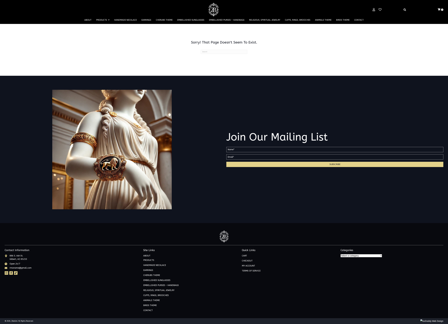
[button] (334, 164)
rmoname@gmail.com (21, 268)
